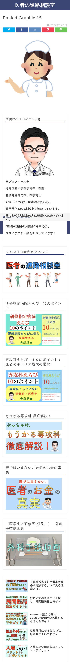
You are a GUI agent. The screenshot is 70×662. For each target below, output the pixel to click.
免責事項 (48, 225)
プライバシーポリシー (27, 225)
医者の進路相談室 (35, 5)
